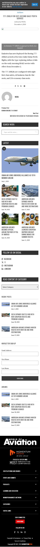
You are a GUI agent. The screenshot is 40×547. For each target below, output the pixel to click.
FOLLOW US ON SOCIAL (12, 252)
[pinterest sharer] (24, 86)
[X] (18, 532)
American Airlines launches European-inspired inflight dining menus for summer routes (29, 232)
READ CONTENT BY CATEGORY (15, 279)
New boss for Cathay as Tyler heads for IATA (24, 116)
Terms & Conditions (20, 541)
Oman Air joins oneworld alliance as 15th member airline (18, 176)
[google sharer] (21, 86)
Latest (6, 143)
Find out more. (17, 6)
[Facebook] (14, 532)
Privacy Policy (27, 538)
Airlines (20, 12)
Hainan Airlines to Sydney (9, 110)
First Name (5, 359)
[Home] (20, 442)
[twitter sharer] (18, 86)
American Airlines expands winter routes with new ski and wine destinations (30, 203)
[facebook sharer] (15, 86)
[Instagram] (25, 532)
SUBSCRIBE (20, 521)
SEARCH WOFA (8, 124)
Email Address (6, 350)
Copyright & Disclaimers (14, 538)
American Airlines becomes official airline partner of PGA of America (10, 231)
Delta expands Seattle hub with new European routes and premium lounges (9, 203)
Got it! (35, 4)
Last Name (5, 368)
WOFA (23, 22)
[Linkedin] (21, 532)
